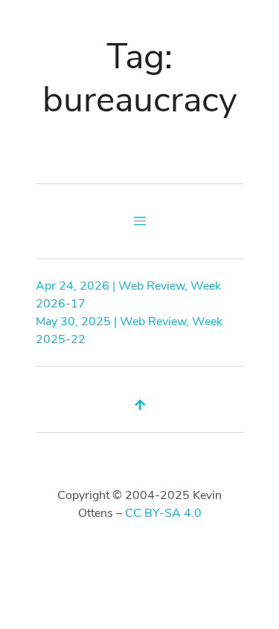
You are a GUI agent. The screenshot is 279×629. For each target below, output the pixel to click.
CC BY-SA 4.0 (163, 513)
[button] (140, 221)
